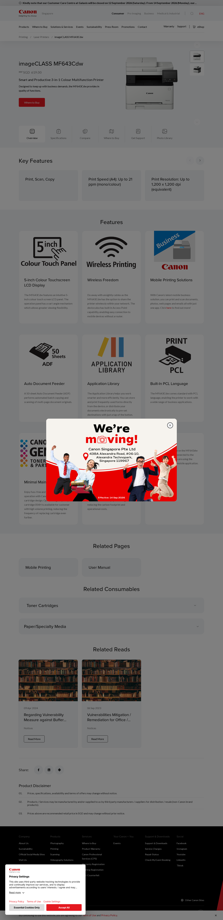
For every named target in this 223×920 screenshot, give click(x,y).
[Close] (170, 425)
